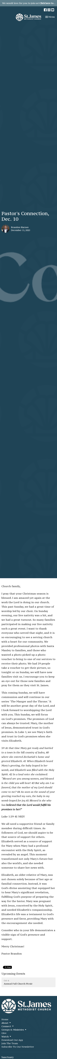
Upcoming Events (13, 973)
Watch (5, 1036)
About (4, 1022)
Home (4, 1019)
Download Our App (12, 1039)
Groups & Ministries (12, 1029)
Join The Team (9, 1043)
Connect (6, 1026)
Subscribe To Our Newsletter (17, 1046)
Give (3, 1033)
